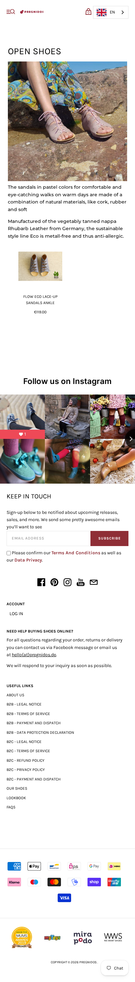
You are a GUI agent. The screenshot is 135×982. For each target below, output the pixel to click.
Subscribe (109, 538)
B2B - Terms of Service (28, 713)
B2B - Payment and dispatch (34, 723)
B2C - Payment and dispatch (34, 779)
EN (112, 12)
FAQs (11, 807)
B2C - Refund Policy (26, 760)
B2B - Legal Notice (24, 704)
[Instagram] (67, 583)
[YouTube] (81, 583)
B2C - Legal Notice (24, 741)
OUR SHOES (17, 788)
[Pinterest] (54, 583)
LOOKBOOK (16, 798)
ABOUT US (15, 695)
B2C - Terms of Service (28, 751)
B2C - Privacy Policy (26, 769)
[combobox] (110, 12)
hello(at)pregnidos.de (34, 655)
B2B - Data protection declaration (40, 732)
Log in (16, 613)
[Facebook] (41, 583)
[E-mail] (94, 583)
